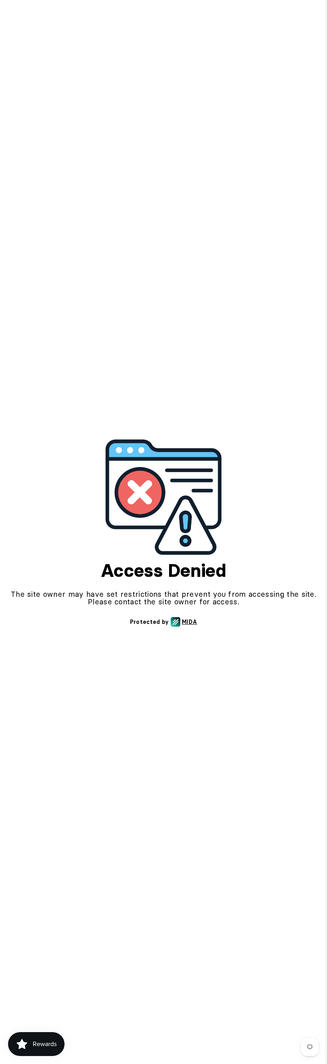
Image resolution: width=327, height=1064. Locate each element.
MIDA (189, 622)
